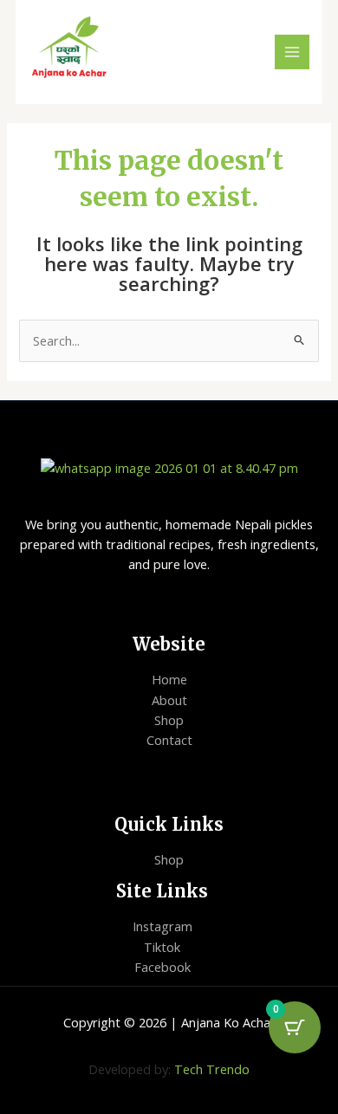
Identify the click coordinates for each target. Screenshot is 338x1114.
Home (169, 679)
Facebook (162, 966)
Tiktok (162, 946)
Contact (169, 739)
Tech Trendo (212, 1069)
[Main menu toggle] (292, 52)
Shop (169, 720)
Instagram (162, 926)
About (169, 700)
